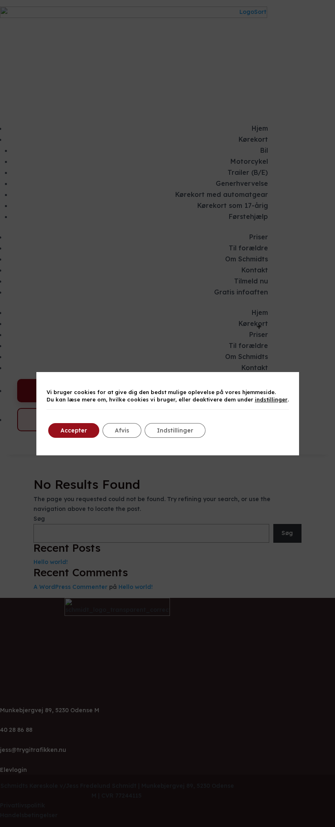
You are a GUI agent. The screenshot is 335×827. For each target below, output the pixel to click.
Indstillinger (175, 430)
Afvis (122, 430)
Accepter (73, 430)
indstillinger (271, 399)
